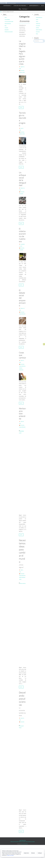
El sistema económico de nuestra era (22, 231)
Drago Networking (22, 828)
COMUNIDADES (7, 5)
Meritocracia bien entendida (22, 405)
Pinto (37, 33)
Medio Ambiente (22, 566)
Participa (24, 9)
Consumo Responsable (9, 21)
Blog (20, 9)
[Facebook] (44, 344)
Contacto (6, 27)
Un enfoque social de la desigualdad (22, 176)
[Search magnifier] (43, 41)
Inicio (42, 5)
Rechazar (33, 852)
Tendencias (21, 361)
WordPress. (26, 831)
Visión (23, 71)
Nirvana (22, 831)
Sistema (20, 71)
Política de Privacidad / (14, 829)
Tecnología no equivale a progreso (22, 118)
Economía (22, 69)
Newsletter (7, 29)
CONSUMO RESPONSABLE (20, 5)
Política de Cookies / (22, 829)
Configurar (40, 852)
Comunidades (7, 19)
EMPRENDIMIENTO (34, 5)
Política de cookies (10, 855)
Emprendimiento (22, 307)
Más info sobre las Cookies (30, 829)
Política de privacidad (9, 31)
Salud (37, 19)
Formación (21, 190)
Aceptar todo (26, 852)
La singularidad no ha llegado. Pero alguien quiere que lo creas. (22, 52)
